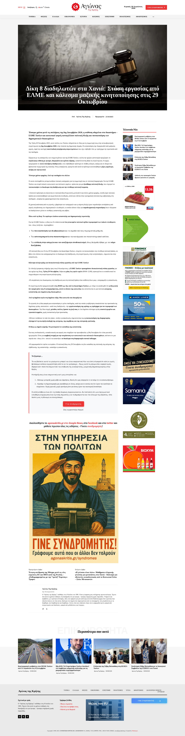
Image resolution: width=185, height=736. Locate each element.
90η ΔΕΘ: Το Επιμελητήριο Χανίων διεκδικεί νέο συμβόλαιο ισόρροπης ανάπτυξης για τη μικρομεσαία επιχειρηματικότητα (72, 668)
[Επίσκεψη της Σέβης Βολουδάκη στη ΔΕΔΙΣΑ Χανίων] (128, 158)
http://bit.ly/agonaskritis (48, 592)
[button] (32, 7)
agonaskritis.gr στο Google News (65, 423)
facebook (93, 423)
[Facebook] (43, 608)
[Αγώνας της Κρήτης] (34, 598)
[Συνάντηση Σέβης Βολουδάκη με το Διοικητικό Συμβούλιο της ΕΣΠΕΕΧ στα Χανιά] (128, 167)
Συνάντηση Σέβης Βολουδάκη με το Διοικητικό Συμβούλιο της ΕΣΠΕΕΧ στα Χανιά (145, 167)
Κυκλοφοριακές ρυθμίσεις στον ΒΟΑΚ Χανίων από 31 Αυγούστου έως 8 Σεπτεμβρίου (145, 138)
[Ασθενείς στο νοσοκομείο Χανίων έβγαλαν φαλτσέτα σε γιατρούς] (128, 176)
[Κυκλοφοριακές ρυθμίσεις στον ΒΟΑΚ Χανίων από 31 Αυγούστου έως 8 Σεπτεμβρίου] (128, 138)
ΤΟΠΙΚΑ (92, 82)
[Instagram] (19, 716)
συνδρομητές (94, 426)
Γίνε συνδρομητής (73, 404)
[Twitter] (47, 608)
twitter (110, 423)
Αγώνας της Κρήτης (83, 116)
